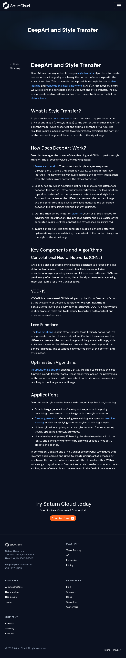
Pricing (69, 565)
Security (9, 628)
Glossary (71, 591)
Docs (69, 596)
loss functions (44, 332)
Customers (72, 606)
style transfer (85, 73)
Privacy (117, 649)
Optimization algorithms (45, 369)
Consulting (72, 601)
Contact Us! (79, 510)
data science (39, 98)
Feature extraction (46, 166)
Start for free (60, 518)
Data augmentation (46, 418)
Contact (9, 633)
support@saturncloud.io (18, 564)
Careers (9, 623)
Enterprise (71, 560)
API (68, 555)
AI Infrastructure (14, 586)
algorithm (77, 213)
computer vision (62, 118)
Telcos (8, 601)
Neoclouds (11, 596)
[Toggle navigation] (118, 5)
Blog (68, 586)
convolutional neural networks (64, 85)
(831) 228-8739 (13, 568)
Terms (107, 649)
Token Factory (74, 550)
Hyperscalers (12, 591)
